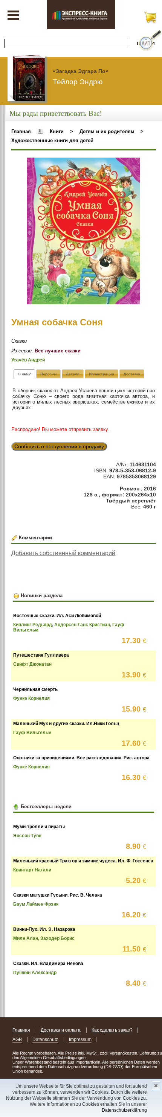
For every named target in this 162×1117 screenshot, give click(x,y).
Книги (57, 131)
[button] (133, 164)
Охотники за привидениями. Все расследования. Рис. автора (81, 757)
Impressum (80, 1039)
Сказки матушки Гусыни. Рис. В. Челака (57, 895)
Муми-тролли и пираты (39, 826)
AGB (17, 1039)
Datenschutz (45, 1039)
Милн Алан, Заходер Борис (44, 938)
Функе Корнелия (31, 698)
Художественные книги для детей (52, 140)
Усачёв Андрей (28, 360)
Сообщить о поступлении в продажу (59, 446)
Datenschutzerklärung (124, 1110)
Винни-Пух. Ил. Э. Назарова (44, 929)
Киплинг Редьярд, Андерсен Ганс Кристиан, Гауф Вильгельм (68, 627)
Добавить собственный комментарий (63, 553)
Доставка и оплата (61, 1030)
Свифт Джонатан (32, 664)
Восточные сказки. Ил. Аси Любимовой (57, 615)
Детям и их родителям (106, 131)
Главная (21, 131)
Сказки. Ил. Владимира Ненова (48, 963)
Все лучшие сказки (58, 351)
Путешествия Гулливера (41, 655)
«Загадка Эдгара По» (81, 71)
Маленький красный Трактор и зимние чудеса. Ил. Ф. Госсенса (83, 861)
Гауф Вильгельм (32, 732)
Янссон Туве (27, 835)
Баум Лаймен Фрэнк (35, 904)
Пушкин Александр (35, 972)
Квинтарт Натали (32, 870)
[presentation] (24, 374)
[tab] (24, 374)
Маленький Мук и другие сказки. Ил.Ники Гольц (66, 723)
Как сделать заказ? (112, 1030)
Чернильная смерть (35, 689)
